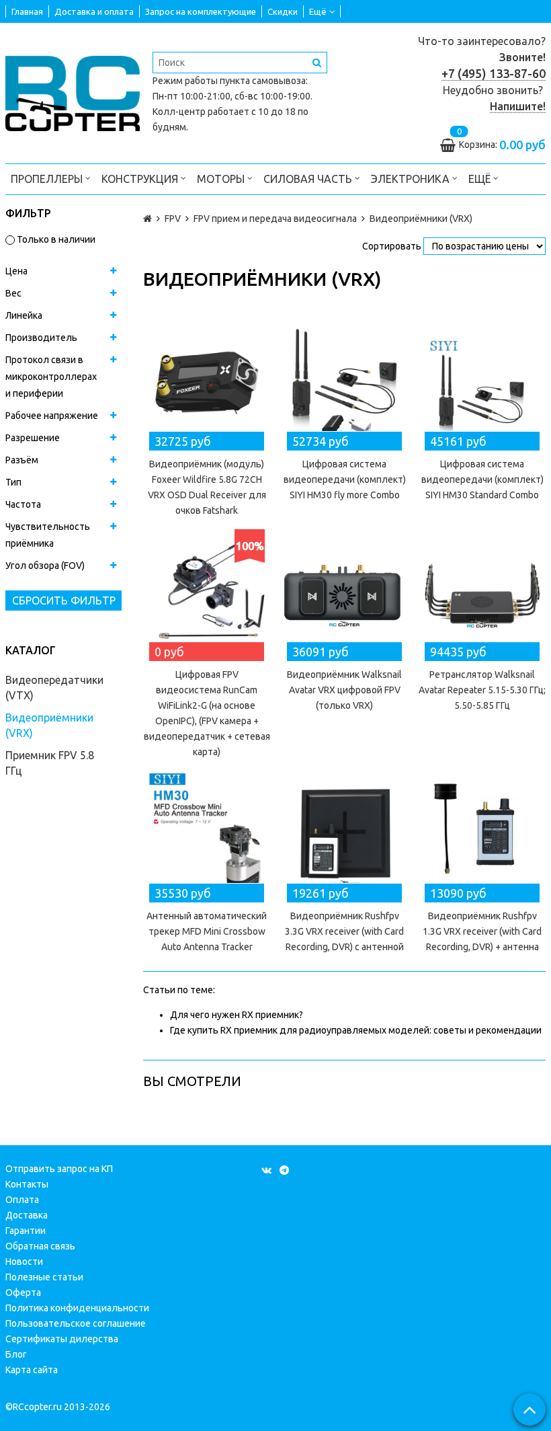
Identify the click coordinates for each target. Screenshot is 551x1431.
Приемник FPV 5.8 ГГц (49, 763)
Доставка (26, 1215)
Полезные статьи (44, 1277)
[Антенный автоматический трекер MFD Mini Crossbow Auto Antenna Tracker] (206, 834)
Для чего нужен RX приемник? (236, 1014)
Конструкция (141, 179)
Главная (27, 11)
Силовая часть (309, 179)
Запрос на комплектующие (200, 11)
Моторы (222, 179)
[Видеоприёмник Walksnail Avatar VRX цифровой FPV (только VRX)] (344, 592)
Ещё (318, 11)
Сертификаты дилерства (61, 1338)
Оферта (23, 1292)
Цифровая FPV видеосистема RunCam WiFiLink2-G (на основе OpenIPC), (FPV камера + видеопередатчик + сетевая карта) (207, 713)
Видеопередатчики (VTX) (54, 687)
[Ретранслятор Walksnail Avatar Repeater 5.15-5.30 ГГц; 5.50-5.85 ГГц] (482, 592)
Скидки (282, 11)
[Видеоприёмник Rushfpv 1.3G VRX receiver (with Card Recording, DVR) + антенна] (482, 834)
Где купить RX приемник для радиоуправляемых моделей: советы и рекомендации (356, 1030)
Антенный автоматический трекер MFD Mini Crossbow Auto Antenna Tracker (206, 931)
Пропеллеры (48, 179)
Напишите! (518, 106)
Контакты (26, 1184)
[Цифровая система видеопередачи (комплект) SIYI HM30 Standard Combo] (482, 382)
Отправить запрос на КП (59, 1168)
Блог (16, 1354)
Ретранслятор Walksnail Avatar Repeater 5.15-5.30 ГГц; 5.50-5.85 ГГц (482, 690)
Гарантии (25, 1230)
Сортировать (391, 246)
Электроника (411, 179)
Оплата (22, 1199)
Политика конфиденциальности (77, 1308)
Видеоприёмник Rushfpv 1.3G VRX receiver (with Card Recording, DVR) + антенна (482, 931)
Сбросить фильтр (64, 600)
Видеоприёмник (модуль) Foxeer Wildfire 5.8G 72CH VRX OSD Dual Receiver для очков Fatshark (207, 487)
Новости (24, 1261)
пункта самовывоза (263, 80)
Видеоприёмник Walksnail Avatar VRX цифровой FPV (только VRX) (344, 690)
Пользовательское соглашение (75, 1323)
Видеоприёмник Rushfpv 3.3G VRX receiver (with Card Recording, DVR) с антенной (344, 931)
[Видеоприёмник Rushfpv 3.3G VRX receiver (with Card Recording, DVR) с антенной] (344, 834)
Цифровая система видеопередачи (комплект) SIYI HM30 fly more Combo (345, 479)
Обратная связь (40, 1246)
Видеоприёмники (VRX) (49, 725)
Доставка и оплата (94, 11)
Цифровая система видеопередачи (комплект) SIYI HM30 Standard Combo (482, 479)
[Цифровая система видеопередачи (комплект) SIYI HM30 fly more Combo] (344, 382)
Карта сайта (31, 1369)
